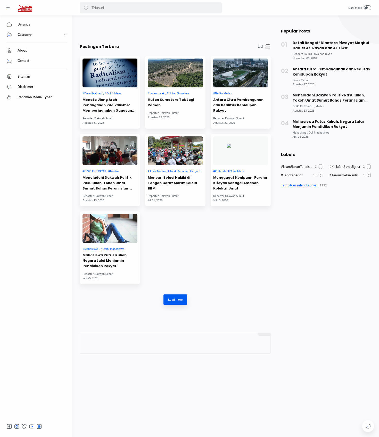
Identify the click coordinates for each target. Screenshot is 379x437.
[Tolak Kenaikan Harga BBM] (186, 171)
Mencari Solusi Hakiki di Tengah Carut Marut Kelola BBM (172, 183)
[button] (86, 7)
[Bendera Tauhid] (303, 54)
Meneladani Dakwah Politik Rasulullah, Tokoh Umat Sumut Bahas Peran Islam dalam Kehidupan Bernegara (109, 183)
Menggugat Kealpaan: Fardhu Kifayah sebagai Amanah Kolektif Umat (240, 183)
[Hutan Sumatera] (178, 93)
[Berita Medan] (222, 93)
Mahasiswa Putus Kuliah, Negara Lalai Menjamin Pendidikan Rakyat (105, 260)
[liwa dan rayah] (323, 54)
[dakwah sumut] (25, 8)
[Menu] (9, 7)
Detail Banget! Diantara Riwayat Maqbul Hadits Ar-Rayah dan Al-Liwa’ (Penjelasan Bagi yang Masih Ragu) (331, 45)
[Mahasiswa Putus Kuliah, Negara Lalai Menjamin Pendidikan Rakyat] (110, 228)
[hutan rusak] (157, 93)
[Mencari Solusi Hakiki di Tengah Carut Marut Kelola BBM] (175, 150)
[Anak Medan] (157, 171)
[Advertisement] (326, 240)
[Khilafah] (220, 171)
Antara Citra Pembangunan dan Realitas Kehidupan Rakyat (238, 105)
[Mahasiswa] (91, 249)
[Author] (98, 118)
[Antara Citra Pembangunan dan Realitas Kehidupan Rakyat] (240, 73)
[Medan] (113, 171)
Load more (175, 300)
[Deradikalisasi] (93, 93)
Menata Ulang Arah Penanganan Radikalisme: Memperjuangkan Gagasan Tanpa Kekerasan (107, 105)
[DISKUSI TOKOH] (95, 171)
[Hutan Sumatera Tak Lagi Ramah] (175, 73)
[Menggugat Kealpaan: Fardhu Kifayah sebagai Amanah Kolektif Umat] (240, 150)
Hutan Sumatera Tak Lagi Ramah (171, 102)
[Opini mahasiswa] (112, 249)
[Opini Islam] (113, 93)
